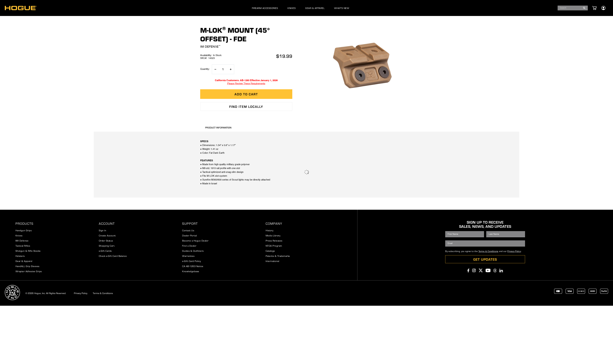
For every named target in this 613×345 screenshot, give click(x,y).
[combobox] (573, 8)
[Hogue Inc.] (21, 8)
